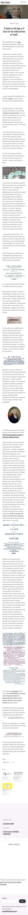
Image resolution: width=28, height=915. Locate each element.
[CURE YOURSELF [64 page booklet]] (18, 773)
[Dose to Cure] (7, 773)
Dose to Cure (5, 777)
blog (19, 42)
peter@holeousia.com (9, 911)
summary (15, 691)
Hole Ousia (5, 2)
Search (4, 898)
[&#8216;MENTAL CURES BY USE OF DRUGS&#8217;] (7, 786)
